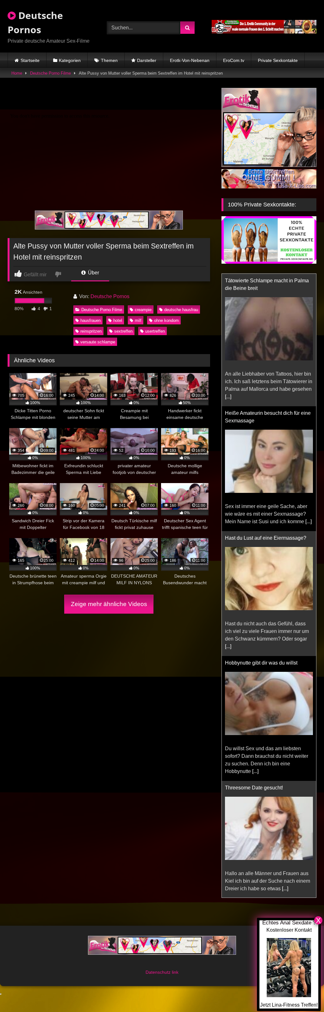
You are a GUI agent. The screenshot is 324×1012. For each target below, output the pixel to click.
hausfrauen (90, 320)
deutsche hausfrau (181, 309)
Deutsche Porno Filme (50, 73)
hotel (117, 320)
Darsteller (146, 60)
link (175, 964)
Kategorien (70, 60)
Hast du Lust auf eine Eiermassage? (265, 405)
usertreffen (155, 331)
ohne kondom (166, 320)
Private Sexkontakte (278, 60)
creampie (143, 309)
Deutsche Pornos (35, 22)
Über (93, 272)
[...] (308, 389)
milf (138, 320)
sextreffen (123, 331)
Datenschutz (159, 964)
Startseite (30, 60)
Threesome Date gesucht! (254, 655)
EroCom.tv (233, 60)
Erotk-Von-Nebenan (189, 60)
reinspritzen (91, 331)
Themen (109, 60)
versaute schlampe (97, 342)
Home (16, 73)
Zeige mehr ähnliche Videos (109, 604)
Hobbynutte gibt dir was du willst (261, 530)
